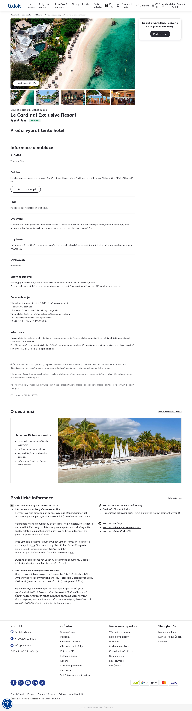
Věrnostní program (119, 631)
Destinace (66, 670)
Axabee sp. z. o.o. (52, 698)
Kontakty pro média (71, 665)
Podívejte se (160, 33)
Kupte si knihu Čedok (170, 636)
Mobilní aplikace (167, 631)
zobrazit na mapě (25, 189)
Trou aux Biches (53, 15)
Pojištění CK (67, 651)
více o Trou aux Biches (170, 411)
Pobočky (65, 636)
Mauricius (40, 15)
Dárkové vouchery (119, 646)
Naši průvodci (116, 660)
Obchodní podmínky (71, 646)
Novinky (163, 641)
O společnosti (67, 631)
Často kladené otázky (121, 651)
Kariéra (64, 660)
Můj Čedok (115, 665)
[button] (7, 703)
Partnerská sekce (46, 694)
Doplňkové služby (119, 636)
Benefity (114, 641)
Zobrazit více (175, 498)
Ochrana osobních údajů (71, 694)
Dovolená (14, 15)
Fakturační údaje (69, 655)
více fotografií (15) (26, 83)
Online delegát (117, 655)
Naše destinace (28, 15)
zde (33, 545)
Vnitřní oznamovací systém (75, 675)
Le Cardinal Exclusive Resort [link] (74, 15)
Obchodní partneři (70, 641)
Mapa (43, 109)
